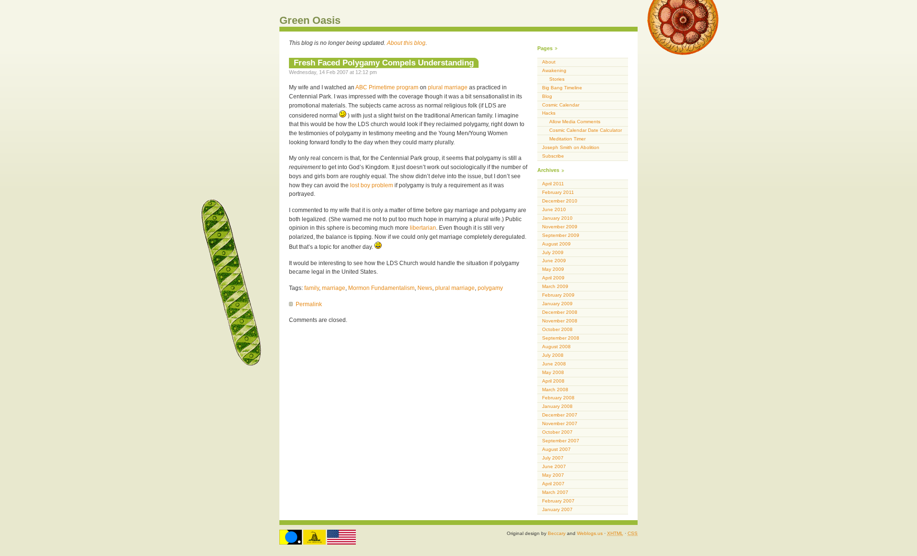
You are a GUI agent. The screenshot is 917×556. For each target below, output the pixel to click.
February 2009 (558, 295)
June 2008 (554, 363)
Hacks (548, 113)
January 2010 (557, 218)
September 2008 (560, 338)
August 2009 (556, 243)
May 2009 (553, 269)
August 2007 (556, 449)
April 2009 (553, 277)
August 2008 (556, 346)
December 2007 (559, 414)
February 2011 (558, 192)
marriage (333, 288)
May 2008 (553, 372)
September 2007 (560, 440)
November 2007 (559, 423)
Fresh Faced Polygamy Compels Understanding (384, 62)
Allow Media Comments (574, 121)
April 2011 (553, 183)
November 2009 (559, 226)
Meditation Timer (567, 138)
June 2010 (554, 209)
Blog (547, 96)
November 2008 (559, 320)
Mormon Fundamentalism (381, 288)
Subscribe (553, 156)
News (424, 288)
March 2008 (555, 389)
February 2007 (558, 500)
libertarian (423, 228)
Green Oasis (310, 20)
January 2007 (557, 509)
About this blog (406, 43)
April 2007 (553, 483)
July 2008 (553, 355)
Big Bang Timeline (562, 87)
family (311, 288)
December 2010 (559, 200)
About (548, 61)
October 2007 (557, 432)
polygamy (490, 288)
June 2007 (554, 466)
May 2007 (553, 475)
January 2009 (557, 303)
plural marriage (448, 87)
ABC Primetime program (386, 87)
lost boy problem (371, 185)
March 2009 (555, 286)
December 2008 (559, 312)
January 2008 (557, 406)
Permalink (309, 304)
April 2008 (553, 381)
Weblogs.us (590, 533)
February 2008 (558, 397)
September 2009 (560, 235)
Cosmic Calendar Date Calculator (585, 130)
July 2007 (553, 457)
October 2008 (557, 329)
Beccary (556, 533)
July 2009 (553, 252)
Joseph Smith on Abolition (570, 147)
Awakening (554, 70)
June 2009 (554, 260)
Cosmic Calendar (560, 104)
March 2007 (555, 492)
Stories (557, 79)
